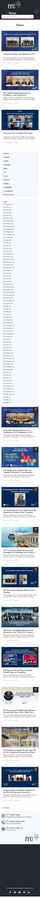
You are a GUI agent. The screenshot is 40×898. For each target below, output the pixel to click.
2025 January (8, 256)
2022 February (8, 353)
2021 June (7, 375)
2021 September (9, 366)
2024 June (7, 276)
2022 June (7, 342)
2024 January (8, 289)
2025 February (8, 254)
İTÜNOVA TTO (8, 195)
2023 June (7, 309)
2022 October (8, 331)
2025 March (7, 251)
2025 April (7, 248)
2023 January (8, 322)
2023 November (8, 295)
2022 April (7, 347)
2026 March (7, 218)
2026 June (7, 210)
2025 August (8, 237)
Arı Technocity (8, 191)
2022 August (8, 336)
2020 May (7, 400)
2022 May (7, 344)
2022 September (9, 333)
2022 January (8, 355)
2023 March (7, 317)
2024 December (8, 259)
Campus (6, 183)
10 (9, 808)
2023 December (8, 292)
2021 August (8, 369)
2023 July (7, 306)
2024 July (7, 273)
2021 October (8, 364)
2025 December (8, 226)
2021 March (7, 383)
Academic (6, 157)
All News (6, 153)
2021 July (7, 372)
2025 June (7, 243)
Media (5, 168)
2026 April (7, 215)
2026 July (7, 207)
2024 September (9, 267)
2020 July (6, 397)
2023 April (7, 314)
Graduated (6, 164)
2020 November (8, 394)
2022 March (7, 350)
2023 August (8, 303)
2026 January (8, 223)
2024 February (8, 287)
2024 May (7, 278)
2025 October (8, 232)
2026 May (7, 212)
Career (5, 176)
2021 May (7, 378)
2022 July (6, 339)
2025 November (8, 229)
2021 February (8, 386)
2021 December (8, 358)
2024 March (7, 284)
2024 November (8, 262)
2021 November (8, 361)
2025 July (7, 240)
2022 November (8, 328)
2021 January (8, 389)
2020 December (8, 391)
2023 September (9, 300)
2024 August (8, 270)
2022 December (8, 325)
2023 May (7, 311)
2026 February (8, 221)
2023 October (8, 298)
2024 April (7, 281)
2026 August (8, 204)
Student (5, 161)
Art (4, 172)
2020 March (7, 402)
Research (6, 180)
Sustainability (7, 187)
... (10, 808)
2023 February (8, 320)
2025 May (7, 245)
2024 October (8, 265)
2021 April (7, 380)
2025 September (9, 234)
